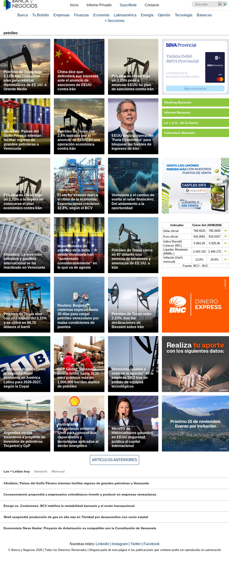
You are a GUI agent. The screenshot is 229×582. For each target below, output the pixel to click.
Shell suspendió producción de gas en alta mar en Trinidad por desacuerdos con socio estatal (76, 517)
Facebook (151, 544)
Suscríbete (128, 5)
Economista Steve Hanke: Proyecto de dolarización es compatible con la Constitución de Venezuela (80, 528)
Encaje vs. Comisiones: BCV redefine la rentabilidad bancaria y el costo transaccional (69, 506)
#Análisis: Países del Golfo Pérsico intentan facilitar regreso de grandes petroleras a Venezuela (76, 483)
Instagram (120, 544)
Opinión (164, 15)
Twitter (136, 544)
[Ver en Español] (225, 3)
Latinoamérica (125, 15)
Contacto (152, 5)
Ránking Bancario (177, 102)
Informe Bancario (177, 112)
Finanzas (81, 15)
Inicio (74, 5)
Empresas (61, 15)
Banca (22, 15)
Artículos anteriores (114, 460)
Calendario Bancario (179, 133)
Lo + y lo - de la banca (181, 122)
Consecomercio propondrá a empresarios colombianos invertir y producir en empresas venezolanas (80, 494)
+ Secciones (114, 21)
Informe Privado (99, 5)
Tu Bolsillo (40, 15)
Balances (204, 15)
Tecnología (183, 15)
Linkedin (103, 544)
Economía (101, 15)
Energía (147, 15)
